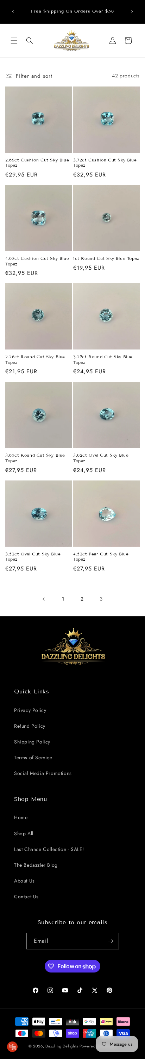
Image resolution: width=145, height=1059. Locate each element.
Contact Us (26, 896)
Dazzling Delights (61, 1046)
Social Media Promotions (43, 773)
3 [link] (101, 599)
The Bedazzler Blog (36, 864)
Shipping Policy (32, 741)
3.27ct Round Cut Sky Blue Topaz (103, 359)
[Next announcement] (132, 11)
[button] (14, 40)
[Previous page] (44, 599)
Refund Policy (29, 725)
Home (20, 817)
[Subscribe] (111, 941)
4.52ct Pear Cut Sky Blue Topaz (100, 556)
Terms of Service (33, 757)
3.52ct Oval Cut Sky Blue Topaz (33, 556)
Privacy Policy (30, 710)
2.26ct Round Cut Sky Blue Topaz (35, 359)
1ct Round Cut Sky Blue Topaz (106, 258)
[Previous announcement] (13, 11)
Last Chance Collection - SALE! (49, 849)
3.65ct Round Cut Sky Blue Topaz (35, 457)
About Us (24, 880)
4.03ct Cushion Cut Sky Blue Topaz (37, 261)
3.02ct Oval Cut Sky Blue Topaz (100, 457)
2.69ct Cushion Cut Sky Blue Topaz (37, 162)
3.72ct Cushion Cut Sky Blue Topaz (105, 162)
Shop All (23, 833)
